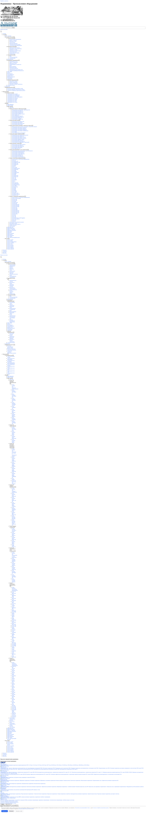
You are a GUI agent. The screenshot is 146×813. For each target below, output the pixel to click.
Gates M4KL (14, 173)
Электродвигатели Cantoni (12, 93)
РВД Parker (9, 232)
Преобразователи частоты (15, 47)
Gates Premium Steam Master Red (18, 123)
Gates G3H (14, 216)
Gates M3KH (14, 179)
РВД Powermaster (10, 233)
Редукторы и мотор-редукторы (16, 48)
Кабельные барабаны (14, 83)
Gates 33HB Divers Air (16, 148)
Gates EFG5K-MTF (15, 206)
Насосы (8, 72)
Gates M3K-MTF (15, 169)
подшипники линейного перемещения (42, 796)
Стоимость (5, 251)
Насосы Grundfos (10, 242)
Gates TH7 (14, 214)
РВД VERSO (9, 236)
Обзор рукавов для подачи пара (18, 121)
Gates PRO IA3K (15, 193)
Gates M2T (14, 189)
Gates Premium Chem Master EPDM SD (19, 129)
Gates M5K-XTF (15, 176)
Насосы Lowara (10, 244)
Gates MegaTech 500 (16, 168)
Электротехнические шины (15, 44)
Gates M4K (14, 170)
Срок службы (12, 226)
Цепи (11, 65)
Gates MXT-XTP (15, 195)
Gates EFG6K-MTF (15, 204)
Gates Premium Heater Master (17, 124)
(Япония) (2, 792)
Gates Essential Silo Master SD (17, 155)
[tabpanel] (73, 759)
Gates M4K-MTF (15, 164)
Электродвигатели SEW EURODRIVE (14, 97)
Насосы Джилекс (10, 752)
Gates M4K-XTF (15, 161)
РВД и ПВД (9, 71)
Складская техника (11, 85)
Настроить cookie (19, 811)
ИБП (10, 56)
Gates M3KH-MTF (15, 183)
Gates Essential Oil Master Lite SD (14, 404)
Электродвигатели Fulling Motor (11, 359)
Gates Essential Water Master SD (18, 146)
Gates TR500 (14, 191)
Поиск (13, 27)
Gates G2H (14, 178)
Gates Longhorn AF (15, 115)
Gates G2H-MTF (15, 182)
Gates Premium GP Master (16, 118)
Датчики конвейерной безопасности (17, 70)
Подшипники (12, 53)
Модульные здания (11, 76)
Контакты (5, 253)
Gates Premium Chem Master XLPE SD (19, 127)
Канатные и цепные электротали (16, 84)
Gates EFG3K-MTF (15, 205)
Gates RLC (14, 221)
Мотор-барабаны (13, 66)
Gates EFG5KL (15, 213)
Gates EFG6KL (15, 209)
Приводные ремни (13, 67)
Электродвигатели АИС (12, 101)
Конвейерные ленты (14, 61)
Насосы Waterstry (10, 247)
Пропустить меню (4, 29)
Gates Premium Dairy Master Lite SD (18, 137)
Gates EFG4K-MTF (15, 210)
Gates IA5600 (14, 167)
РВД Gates (12, 107)
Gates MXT (14, 165)
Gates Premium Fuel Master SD (17, 111)
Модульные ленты (13, 63)
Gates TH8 (14, 215)
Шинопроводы (10, 59)
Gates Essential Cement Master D (18, 152)
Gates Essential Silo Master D (17, 154)
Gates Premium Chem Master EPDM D (19, 128)
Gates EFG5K (14, 200)
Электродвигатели (13, 51)
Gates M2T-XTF (15, 186)
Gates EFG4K (14, 199)
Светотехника (12, 42)
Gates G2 (13, 180)
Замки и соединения (14, 62)
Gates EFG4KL (15, 208)
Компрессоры (10, 75)
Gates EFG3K (14, 207)
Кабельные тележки (13, 81)
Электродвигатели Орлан (12, 102)
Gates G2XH (14, 185)
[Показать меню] (0, 256)
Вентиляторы (10, 73)
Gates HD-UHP (15, 202)
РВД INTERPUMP (10, 228)
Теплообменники (10, 74)
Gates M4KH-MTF (15, 172)
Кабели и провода (13, 40)
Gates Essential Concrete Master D (13, 580)
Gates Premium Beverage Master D (18, 141)
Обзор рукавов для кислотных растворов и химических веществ (24, 126)
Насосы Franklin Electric (11, 241)
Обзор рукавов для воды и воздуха (18, 144)
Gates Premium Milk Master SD (17, 140)
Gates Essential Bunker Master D (18, 117)
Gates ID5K (14, 201)
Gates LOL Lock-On (14, 714)
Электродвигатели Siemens (12, 98)
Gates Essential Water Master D (17, 145)
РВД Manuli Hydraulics (11, 230)
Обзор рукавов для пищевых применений (20, 135)
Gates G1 (13, 181)
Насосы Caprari (10, 239)
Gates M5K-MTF (15, 175)
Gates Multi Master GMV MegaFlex (18, 217)
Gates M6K (14, 190)
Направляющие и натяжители (15, 64)
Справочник (7, 86)
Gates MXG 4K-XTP (16, 194)
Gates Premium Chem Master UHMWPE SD (20, 130)
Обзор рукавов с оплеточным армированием (20, 159)
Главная (4, 33)
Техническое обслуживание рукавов (17, 222)
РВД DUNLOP (10, 105)
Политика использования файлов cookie (15, 88)
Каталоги (4, 250)
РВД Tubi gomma (10, 235)
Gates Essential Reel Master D (17, 116)
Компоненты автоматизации (15, 50)
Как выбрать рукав (13, 223)
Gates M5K (14, 174)
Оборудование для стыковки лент (16, 69)
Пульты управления (13, 82)
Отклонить (11, 811)
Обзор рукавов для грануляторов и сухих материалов (22, 150)
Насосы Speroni (10, 246)
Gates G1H (14, 177)
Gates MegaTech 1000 (16, 162)
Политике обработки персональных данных (26, 808)
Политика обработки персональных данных (15, 89)
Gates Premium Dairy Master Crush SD (19, 138)
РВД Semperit (9, 234)
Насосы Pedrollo (10, 245)
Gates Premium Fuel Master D (17, 110)
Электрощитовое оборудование (16, 45)
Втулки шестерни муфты (14, 52)
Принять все (4, 811)
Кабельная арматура (13, 43)
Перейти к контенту (4, 0)
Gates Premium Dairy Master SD (18, 136)
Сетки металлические (14, 68)
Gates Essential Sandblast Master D (18, 151)
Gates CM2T (14, 192)
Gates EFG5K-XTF (15, 212)
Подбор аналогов (13, 225)
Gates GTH (14, 220)
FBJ (1, 791)
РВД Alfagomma (10, 104)
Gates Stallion (14, 131)
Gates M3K (14, 643)
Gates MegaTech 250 (16, 184)
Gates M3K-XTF (15, 163)
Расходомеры (9, 77)
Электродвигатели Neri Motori (13, 96)
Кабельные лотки (13, 41)
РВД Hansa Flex (10, 227)
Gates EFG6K (14, 203)
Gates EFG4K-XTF (15, 211)
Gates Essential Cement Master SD (18, 153)
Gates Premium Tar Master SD (17, 119)
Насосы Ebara (10, 240)
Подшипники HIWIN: (4, 796)
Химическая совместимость (15, 224)
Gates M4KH (14, 171)
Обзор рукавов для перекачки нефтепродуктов (21, 109)
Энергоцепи (9, 78)
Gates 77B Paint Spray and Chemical (18, 132)
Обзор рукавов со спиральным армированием (21, 197)
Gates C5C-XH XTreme (16, 198)
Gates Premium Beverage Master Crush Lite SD (20, 142)
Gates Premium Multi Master (17, 147)
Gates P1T (14, 166)
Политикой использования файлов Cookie (82, 807)
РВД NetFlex (9, 231)
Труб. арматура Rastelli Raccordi (13, 237)
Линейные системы (13, 49)
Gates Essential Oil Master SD (17, 112)
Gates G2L (14, 160)
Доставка (4, 252)
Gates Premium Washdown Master (18, 139)
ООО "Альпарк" (8, 35)
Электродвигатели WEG (12, 100)
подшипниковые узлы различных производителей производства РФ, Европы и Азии (23, 789)
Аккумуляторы (12, 58)
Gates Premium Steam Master (17, 122)
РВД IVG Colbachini (11, 229)
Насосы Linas (9, 243)
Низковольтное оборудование (15, 39)
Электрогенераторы (13, 57)
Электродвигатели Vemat (12, 99)
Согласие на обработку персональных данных (16, 90)
